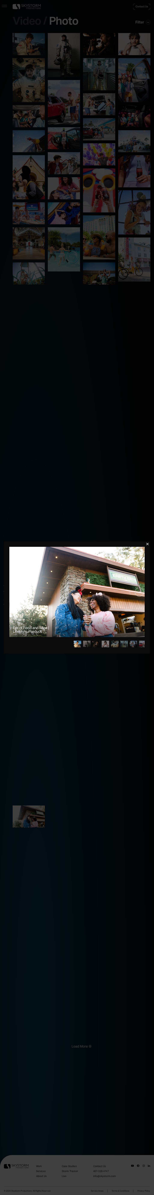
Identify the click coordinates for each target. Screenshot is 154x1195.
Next (139, 592)
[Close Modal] (147, 544)
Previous (14, 592)
